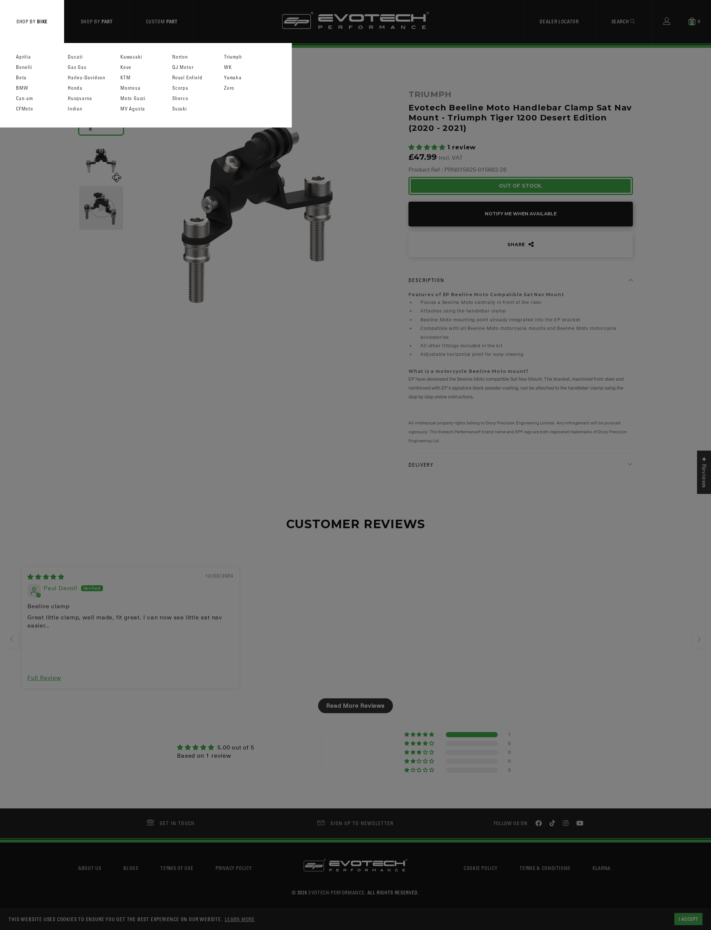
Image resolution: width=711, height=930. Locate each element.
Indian (75, 109)
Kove (125, 67)
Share (517, 244)
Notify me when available (521, 213)
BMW (22, 88)
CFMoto (24, 109)
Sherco (180, 98)
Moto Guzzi (133, 98)
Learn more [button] (240, 919)
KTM (125, 77)
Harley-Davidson (87, 77)
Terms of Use (176, 868)
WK (228, 67)
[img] (45, 577)
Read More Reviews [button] (355, 705)
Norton (180, 57)
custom (162, 21)
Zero (229, 88)
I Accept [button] (688, 919)
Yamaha (233, 77)
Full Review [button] (44, 678)
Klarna (601, 868)
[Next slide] (699, 639)
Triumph (233, 57)
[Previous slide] (12, 639)
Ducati (75, 57)
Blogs (130, 868)
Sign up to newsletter (361, 823)
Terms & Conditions (545, 868)
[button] (427, 147)
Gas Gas (77, 67)
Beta (21, 77)
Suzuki (179, 109)
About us (89, 868)
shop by (32, 21)
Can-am (24, 98)
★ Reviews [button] (704, 472)
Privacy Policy (234, 868)
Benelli (24, 67)
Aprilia (23, 57)
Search (621, 21)
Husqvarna (80, 98)
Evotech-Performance (336, 892)
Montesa (130, 88)
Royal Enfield (187, 77)
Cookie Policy (480, 868)
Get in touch (177, 823)
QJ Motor (182, 67)
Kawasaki (131, 57)
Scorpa (180, 88)
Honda (75, 88)
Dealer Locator (559, 21)
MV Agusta (132, 109)
